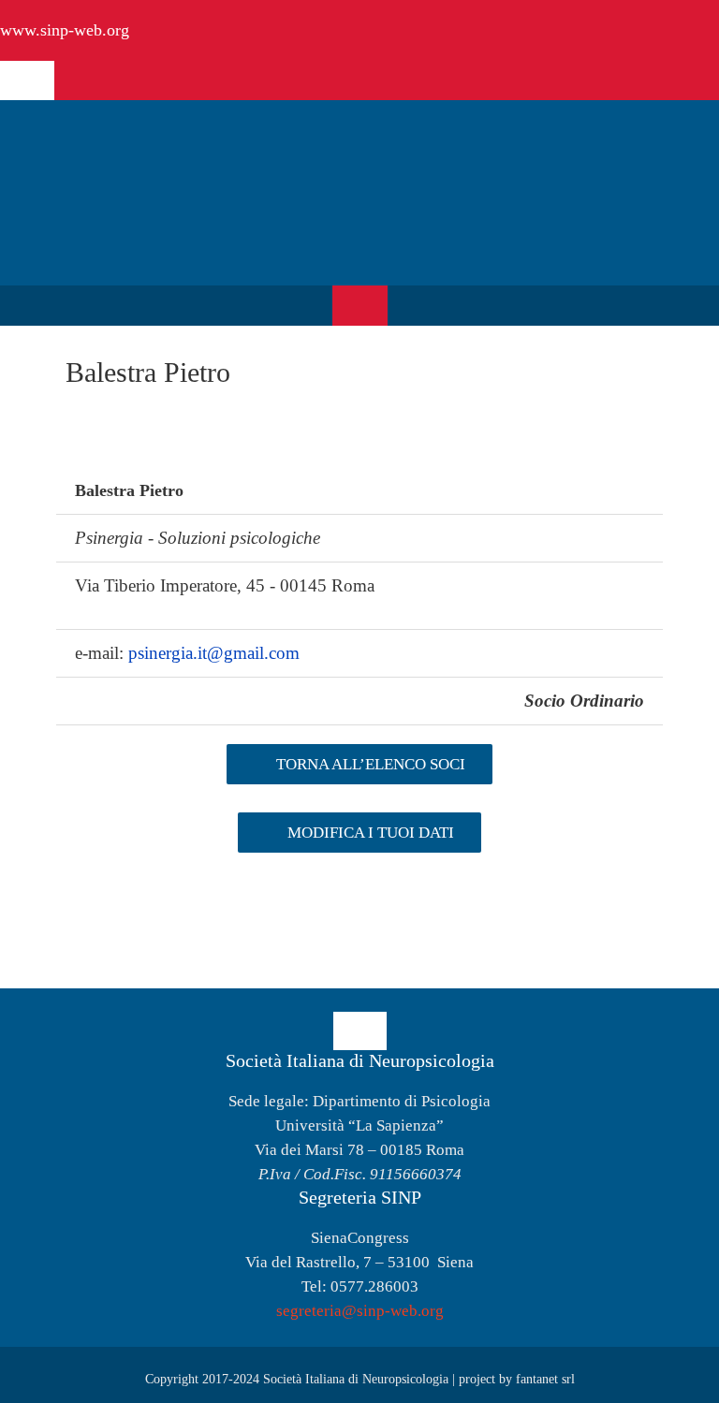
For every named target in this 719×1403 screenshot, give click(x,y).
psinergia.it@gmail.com (214, 653)
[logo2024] (145, 132)
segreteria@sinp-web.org (360, 1311)
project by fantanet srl (517, 1379)
